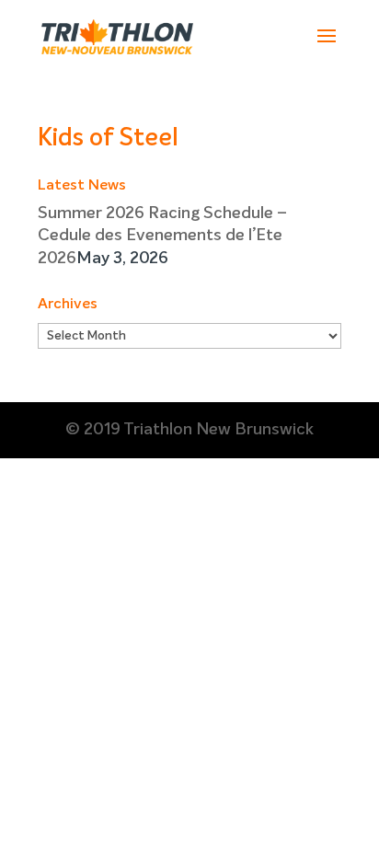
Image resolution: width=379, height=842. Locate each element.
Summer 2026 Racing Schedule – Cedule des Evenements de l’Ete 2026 (162, 236)
